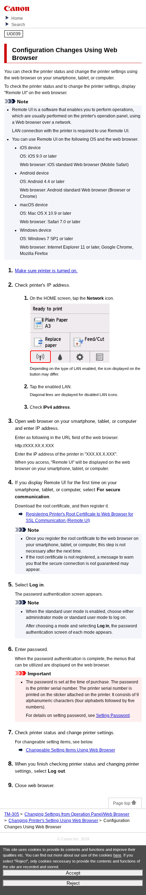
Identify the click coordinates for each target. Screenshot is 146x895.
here (117, 855)
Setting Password (113, 715)
